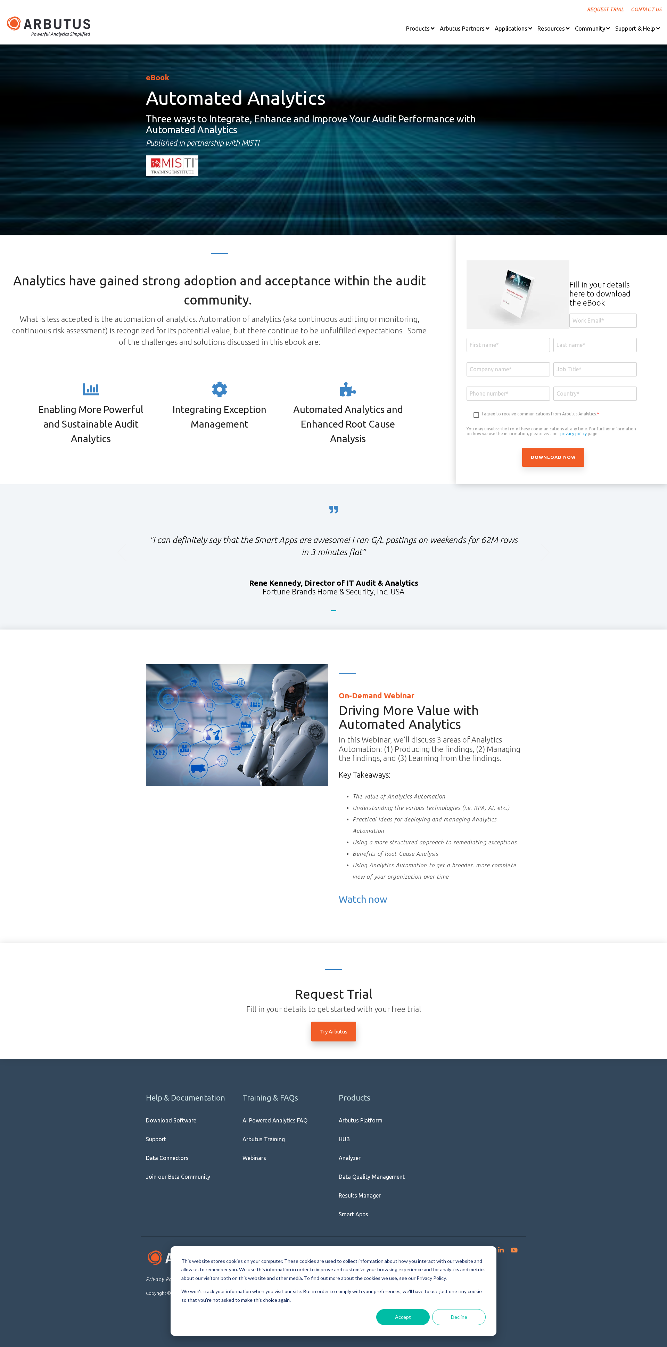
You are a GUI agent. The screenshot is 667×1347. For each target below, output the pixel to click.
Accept (403, 1317)
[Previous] (126, 552)
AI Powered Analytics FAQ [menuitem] (274, 1120)
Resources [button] (551, 28)
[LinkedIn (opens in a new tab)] (500, 1248)
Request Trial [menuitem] (605, 9)
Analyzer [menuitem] (350, 1158)
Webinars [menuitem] (254, 1158)
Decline (459, 1317)
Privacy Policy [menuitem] (163, 1279)
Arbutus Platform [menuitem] (360, 1120)
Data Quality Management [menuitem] (372, 1177)
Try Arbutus (333, 1031)
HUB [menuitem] (344, 1139)
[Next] (541, 552)
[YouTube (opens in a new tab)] (514, 1248)
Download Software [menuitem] (171, 1120)
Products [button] (418, 28)
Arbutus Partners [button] (462, 28)
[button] (420, 28)
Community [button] (590, 28)
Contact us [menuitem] (646, 9)
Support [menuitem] (156, 1139)
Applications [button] (511, 28)
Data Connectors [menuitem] (167, 1158)
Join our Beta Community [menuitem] (178, 1177)
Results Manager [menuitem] (360, 1195)
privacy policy (573, 433)
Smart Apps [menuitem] (353, 1214)
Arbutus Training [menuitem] (263, 1139)
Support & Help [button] (635, 28)
